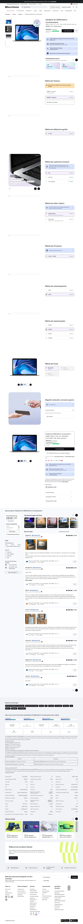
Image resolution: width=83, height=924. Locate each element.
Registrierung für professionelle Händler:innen (33, 904)
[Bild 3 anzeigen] (27, 384)
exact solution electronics (59, 456)
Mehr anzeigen (28, 580)
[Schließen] (81, 1)
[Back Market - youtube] (9, 897)
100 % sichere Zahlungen (35, 911)
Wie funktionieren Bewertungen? (13, 534)
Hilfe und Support (21, 891)
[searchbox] (35, 7)
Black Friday (44, 899)
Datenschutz (57, 902)
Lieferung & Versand (22, 892)
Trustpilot (7, 894)
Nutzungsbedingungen (59, 891)
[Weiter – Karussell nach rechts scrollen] (76, 60)
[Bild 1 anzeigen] (9, 188)
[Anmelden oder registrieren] (73, 7)
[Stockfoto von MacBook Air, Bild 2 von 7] (8, 36)
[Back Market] (12, 7)
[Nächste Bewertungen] (76, 690)
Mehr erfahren (65, 481)
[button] (37, 23)
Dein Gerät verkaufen (34, 896)
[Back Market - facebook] (12, 897)
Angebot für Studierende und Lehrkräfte (33, 899)
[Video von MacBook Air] (8, 29)
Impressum (57, 907)
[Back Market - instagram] (6, 897)
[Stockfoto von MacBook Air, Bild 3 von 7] (8, 43)
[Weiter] (31, 385)
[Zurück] (19, 385)
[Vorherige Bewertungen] (73, 690)
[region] (62, 66)
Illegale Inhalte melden (59, 909)
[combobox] (60, 410)
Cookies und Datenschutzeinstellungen (60, 900)
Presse (6, 891)
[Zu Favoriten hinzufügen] (76, 30)
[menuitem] (29, 10)
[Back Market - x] (6, 900)
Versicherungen (33, 894)
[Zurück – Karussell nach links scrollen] (73, 60)
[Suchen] (22, 7)
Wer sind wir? (8, 889)
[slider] (6, 546)
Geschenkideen (45, 897)
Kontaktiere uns (21, 889)
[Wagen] (76, 7)
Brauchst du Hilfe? (66, 7)
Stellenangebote (8, 892)
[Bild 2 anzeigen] (10, 188)
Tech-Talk (44, 889)
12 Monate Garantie (34, 892)
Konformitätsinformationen (70, 456)
